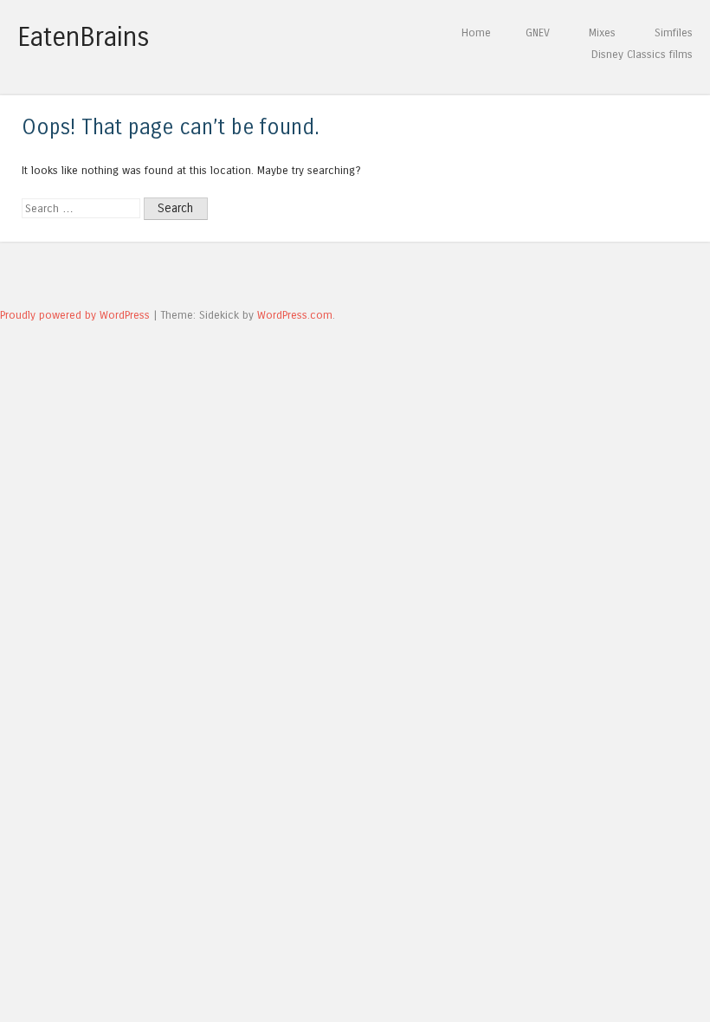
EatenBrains (83, 37)
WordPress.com (294, 314)
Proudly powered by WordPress (75, 314)
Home (476, 32)
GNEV (538, 32)
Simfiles (674, 32)
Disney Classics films (642, 54)
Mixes (602, 32)
